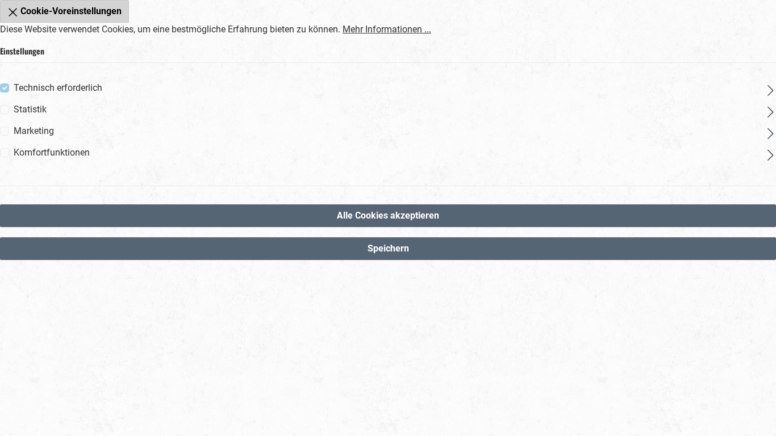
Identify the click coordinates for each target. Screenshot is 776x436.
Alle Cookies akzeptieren (388, 215)
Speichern (388, 248)
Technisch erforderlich (58, 87)
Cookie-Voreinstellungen (70, 11)
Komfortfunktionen (52, 152)
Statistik (30, 109)
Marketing (34, 130)
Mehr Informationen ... (387, 29)
